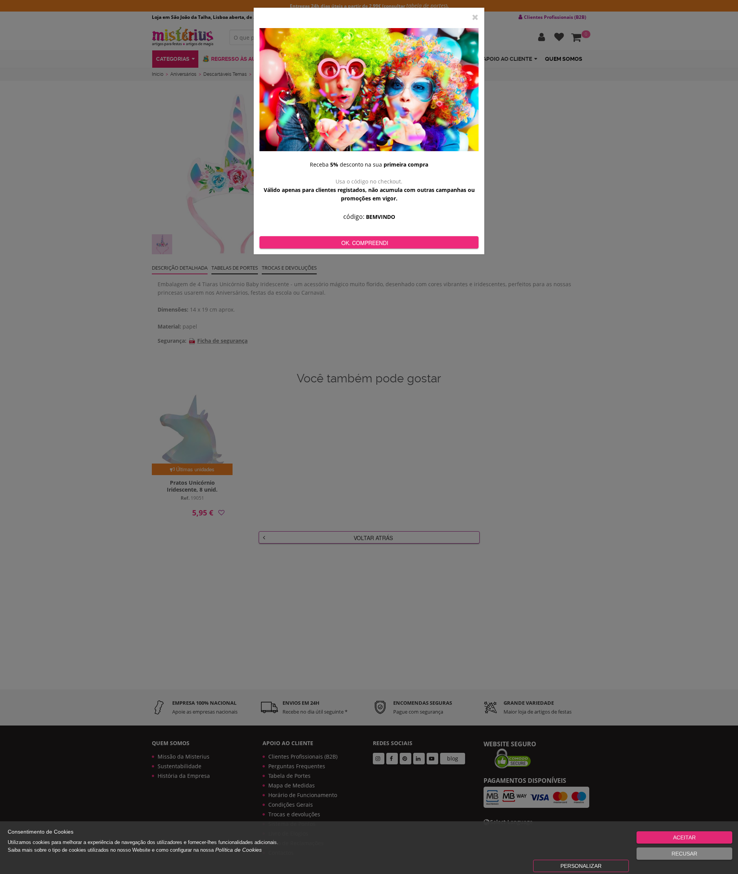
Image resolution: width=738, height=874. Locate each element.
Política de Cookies (238, 850)
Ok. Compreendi (364, 243)
